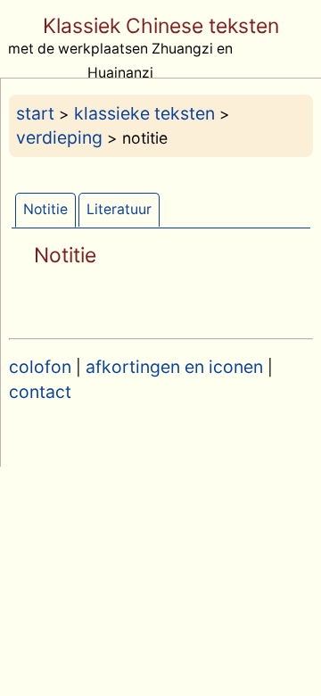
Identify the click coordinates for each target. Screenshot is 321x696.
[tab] (45, 210)
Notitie (45, 209)
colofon (40, 366)
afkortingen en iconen (174, 366)
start (35, 113)
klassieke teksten (144, 113)
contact (40, 391)
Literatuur (119, 209)
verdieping (59, 137)
